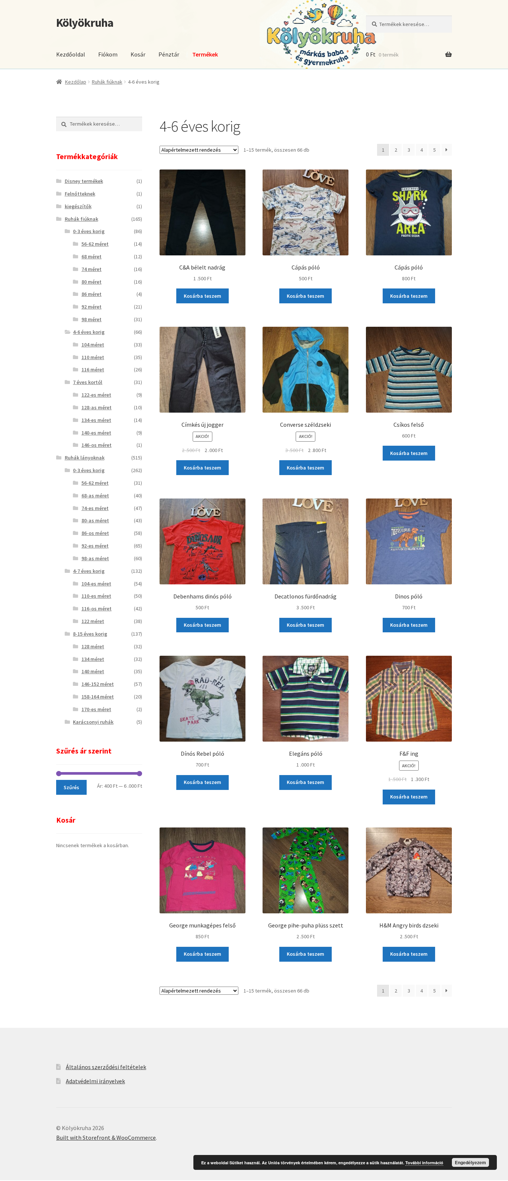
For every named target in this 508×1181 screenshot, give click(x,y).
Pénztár (168, 54)
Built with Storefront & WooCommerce (106, 1137)
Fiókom (108, 54)
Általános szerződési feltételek (106, 1067)
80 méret (91, 281)
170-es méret (96, 709)
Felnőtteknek (80, 193)
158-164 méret (97, 696)
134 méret (92, 659)
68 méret (91, 256)
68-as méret (95, 495)
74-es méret (95, 508)
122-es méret (96, 394)
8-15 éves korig (90, 633)
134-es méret (96, 420)
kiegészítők (78, 206)
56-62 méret (95, 244)
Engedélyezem (470, 1162)
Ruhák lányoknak (85, 457)
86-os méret (95, 533)
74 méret (91, 269)
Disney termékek (84, 181)
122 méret (92, 621)
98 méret (91, 319)
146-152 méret (97, 684)
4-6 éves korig (89, 332)
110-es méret (96, 596)
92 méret (91, 306)
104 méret (92, 344)
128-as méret (96, 407)
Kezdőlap (75, 81)
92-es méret (95, 545)
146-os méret (96, 445)
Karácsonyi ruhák (93, 722)
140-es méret (96, 432)
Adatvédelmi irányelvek (95, 1081)
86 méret (91, 294)
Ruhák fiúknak (107, 81)
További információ (424, 1162)
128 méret (92, 646)
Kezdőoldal (70, 54)
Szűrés (71, 787)
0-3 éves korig (89, 231)
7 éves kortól (87, 382)
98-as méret (95, 558)
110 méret (92, 357)
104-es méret (96, 583)
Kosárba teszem (202, 296)
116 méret (92, 369)
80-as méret (95, 520)
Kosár (138, 54)
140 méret (92, 671)
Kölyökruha (84, 22)
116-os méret (96, 608)
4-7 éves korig (89, 571)
